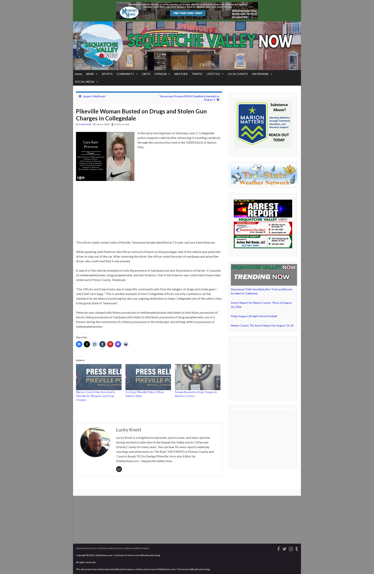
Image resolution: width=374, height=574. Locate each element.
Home (78, 73)
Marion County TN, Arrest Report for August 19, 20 (262, 325)
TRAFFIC (197, 73)
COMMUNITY (125, 73)
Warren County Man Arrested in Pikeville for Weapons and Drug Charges (95, 395)
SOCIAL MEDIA (84, 81)
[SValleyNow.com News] (296, 548)
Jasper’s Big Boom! (94, 96)
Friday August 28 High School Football (254, 316)
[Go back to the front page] (187, 45)
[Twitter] (284, 548)
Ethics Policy (142, 548)
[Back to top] (365, 565)
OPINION (160, 73)
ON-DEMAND (260, 73)
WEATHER (181, 73)
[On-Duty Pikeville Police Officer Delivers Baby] (148, 377)
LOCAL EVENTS (238, 73)
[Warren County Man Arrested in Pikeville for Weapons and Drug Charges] (99, 377)
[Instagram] (291, 548)
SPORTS (107, 73)
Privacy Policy (108, 548)
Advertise (81, 548)
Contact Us (93, 548)
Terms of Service (125, 548)
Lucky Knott (85, 124)
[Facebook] (278, 548)
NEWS (90, 73)
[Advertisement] (149, 211)
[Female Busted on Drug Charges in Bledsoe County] (198, 377)
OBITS (146, 73)
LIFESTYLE (213, 73)
